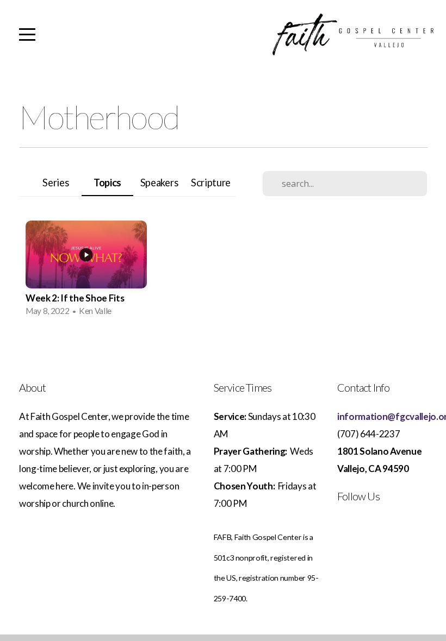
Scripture (211, 182)
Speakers (159, 182)
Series (55, 182)
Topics (107, 182)
